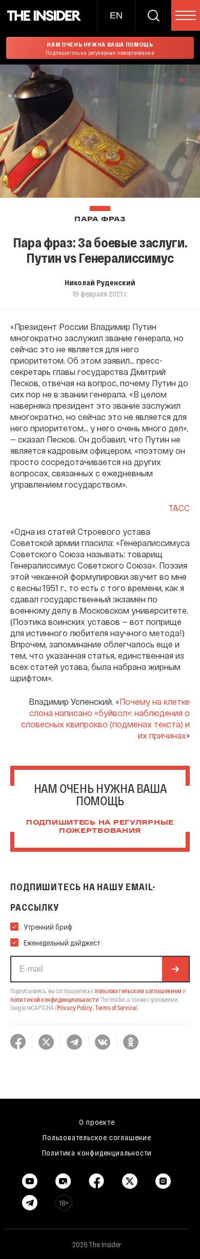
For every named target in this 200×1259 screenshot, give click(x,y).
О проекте (96, 1121)
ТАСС (179, 508)
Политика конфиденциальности (97, 1152)
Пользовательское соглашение (97, 1137)
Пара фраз (99, 219)
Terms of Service (115, 1007)
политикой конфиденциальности (54, 999)
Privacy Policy (74, 1007)
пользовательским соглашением (138, 990)
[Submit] (175, 969)
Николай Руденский (100, 282)
